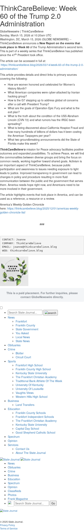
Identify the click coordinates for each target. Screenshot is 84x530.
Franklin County (25, 325)
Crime (11, 349)
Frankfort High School (29, 365)
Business (13, 401)
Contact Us (22, 449)
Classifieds (14, 491)
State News (23, 341)
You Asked (22, 333)
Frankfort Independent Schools (35, 417)
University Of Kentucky (30, 385)
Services (13, 445)
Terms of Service (9, 528)
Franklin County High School (33, 369)
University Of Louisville (30, 389)
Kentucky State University (31, 373)
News (11, 317)
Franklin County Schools (31, 413)
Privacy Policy (7, 525)
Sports (12, 361)
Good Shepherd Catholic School (35, 432)
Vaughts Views (25, 393)
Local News (23, 337)
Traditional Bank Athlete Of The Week (39, 381)
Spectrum (14, 437)
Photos (12, 495)
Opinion (12, 441)
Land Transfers (25, 405)
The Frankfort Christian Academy (36, 377)
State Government (27, 329)
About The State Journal (31, 453)
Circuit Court (23, 357)
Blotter (20, 353)
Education (14, 409)
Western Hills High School (31, 397)
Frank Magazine (18, 499)
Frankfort (21, 321)
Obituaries (14, 345)
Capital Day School (27, 428)
